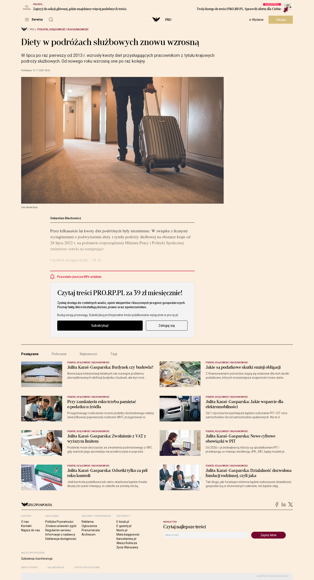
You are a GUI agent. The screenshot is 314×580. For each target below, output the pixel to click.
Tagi (113, 354)
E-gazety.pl (123, 526)
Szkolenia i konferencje (37, 558)
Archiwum (88, 534)
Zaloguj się (166, 326)
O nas (25, 521)
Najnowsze (88, 354)
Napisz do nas (30, 530)
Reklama (88, 521)
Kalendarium (56, 567)
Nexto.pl (121, 530)
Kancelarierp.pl (126, 538)
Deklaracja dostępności (60, 538)
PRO (168, 20)
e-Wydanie (256, 19)
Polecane (59, 354)
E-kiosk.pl (122, 521)
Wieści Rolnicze (126, 543)
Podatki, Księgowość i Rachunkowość (63, 29)
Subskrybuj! (100, 326)
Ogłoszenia (89, 526)
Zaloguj (281, 19)
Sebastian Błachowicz (65, 218)
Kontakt (26, 526)
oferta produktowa (87, 567)
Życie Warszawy (127, 547)
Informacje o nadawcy (60, 534)
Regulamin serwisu (58, 530)
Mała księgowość (127, 534)
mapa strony (29, 567)
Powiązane (30, 354)
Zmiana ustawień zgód (60, 526)
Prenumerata (91, 530)
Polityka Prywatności (59, 521)
